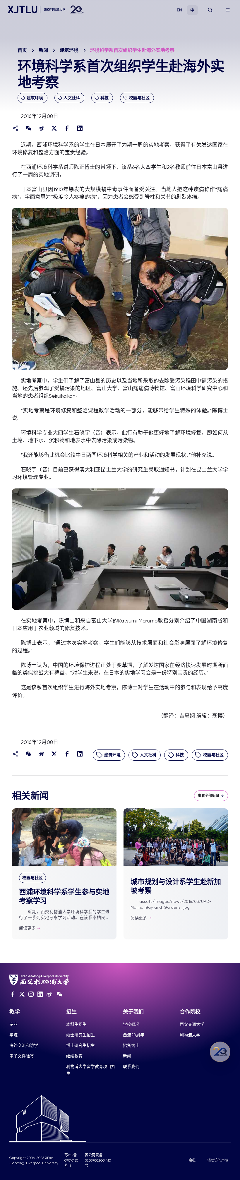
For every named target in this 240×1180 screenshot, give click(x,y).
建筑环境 (69, 50)
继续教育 (74, 1056)
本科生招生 (76, 1024)
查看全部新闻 (208, 796)
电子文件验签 (21, 1056)
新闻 (43, 50)
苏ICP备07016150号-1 (71, 1160)
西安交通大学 (192, 1024)
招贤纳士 (131, 1045)
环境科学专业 (37, 433)
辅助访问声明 (217, 1160)
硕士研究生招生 (80, 1034)
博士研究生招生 (80, 1045)
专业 (13, 1024)
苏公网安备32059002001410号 (98, 1160)
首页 (22, 50)
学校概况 (131, 1024)
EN (179, 10)
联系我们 (131, 1066)
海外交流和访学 (23, 1045)
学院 (13, 1034)
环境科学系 (60, 145)
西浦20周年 (133, 1034)
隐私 (192, 1160)
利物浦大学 (190, 1034)
